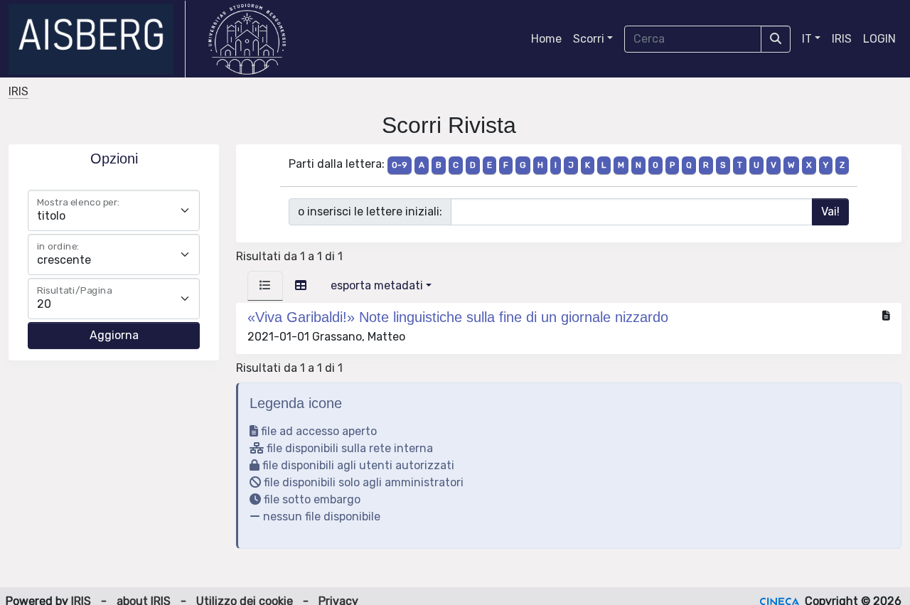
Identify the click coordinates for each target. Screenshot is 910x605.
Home (546, 38)
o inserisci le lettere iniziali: (370, 211)
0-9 (399, 165)
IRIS (842, 38)
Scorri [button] (588, 38)
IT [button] (807, 38)
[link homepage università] (247, 39)
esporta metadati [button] (377, 285)
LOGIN (879, 38)
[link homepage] (97, 39)
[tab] (265, 286)
